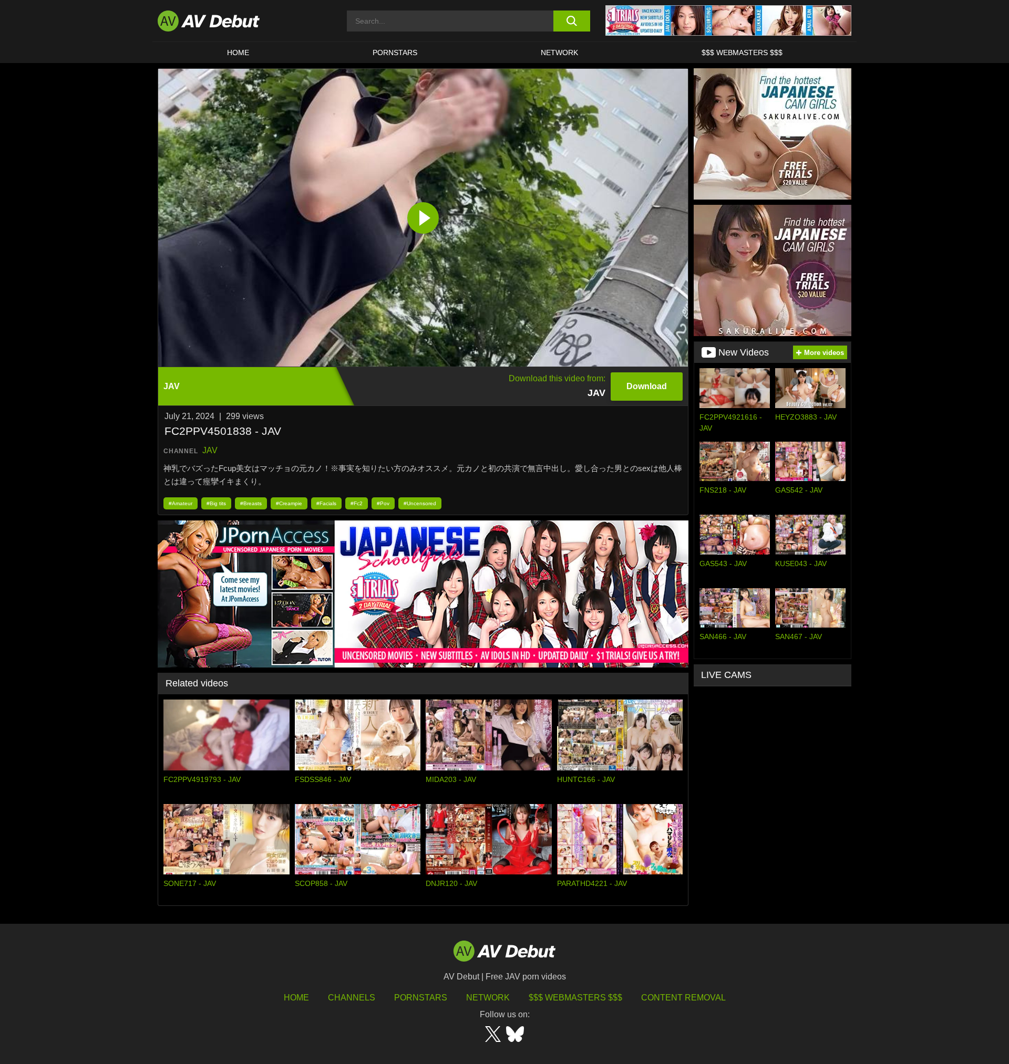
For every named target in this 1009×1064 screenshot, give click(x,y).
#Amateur (180, 503)
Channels (351, 997)
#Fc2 (357, 503)
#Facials (326, 503)
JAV (210, 450)
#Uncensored (420, 503)
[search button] (571, 21)
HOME (238, 52)
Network (559, 52)
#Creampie (289, 503)
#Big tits (216, 503)
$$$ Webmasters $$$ (742, 52)
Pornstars (395, 52)
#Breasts (251, 503)
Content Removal (683, 997)
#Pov (383, 503)
